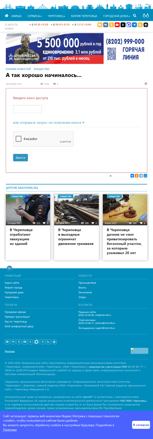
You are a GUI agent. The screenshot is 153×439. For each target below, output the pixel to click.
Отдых (82, 297)
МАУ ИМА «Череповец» (133, 400)
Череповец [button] (55, 16)
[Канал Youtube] (117, 24)
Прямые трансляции (17, 316)
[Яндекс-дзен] (53, 341)
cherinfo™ (87, 396)
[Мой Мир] (145, 176)
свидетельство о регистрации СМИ (108, 366)
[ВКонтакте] (132, 176)
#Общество (41, 69)
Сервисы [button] (33, 16)
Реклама (10, 351)
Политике (10, 429)
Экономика (85, 292)
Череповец (12, 297)
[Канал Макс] (128, 25)
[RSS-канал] (48, 341)
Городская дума (14, 292)
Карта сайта (12, 282)
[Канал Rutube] (123, 24)
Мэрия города (13, 287)
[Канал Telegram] (42, 341)
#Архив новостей (18, 69)
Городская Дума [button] (115, 16)
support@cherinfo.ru (105, 328)
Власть (82, 287)
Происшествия (87, 282)
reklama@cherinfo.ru (105, 323)
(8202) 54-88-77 (86, 323)
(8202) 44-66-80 (86, 315)
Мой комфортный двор (19, 326)
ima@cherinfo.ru (103, 315)
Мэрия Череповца (84, 16)
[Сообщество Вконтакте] (13, 341)
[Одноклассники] (136, 176)
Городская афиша (15, 311)
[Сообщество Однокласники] (111, 24)
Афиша (16, 16)
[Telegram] (141, 176)
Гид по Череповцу (16, 321)
